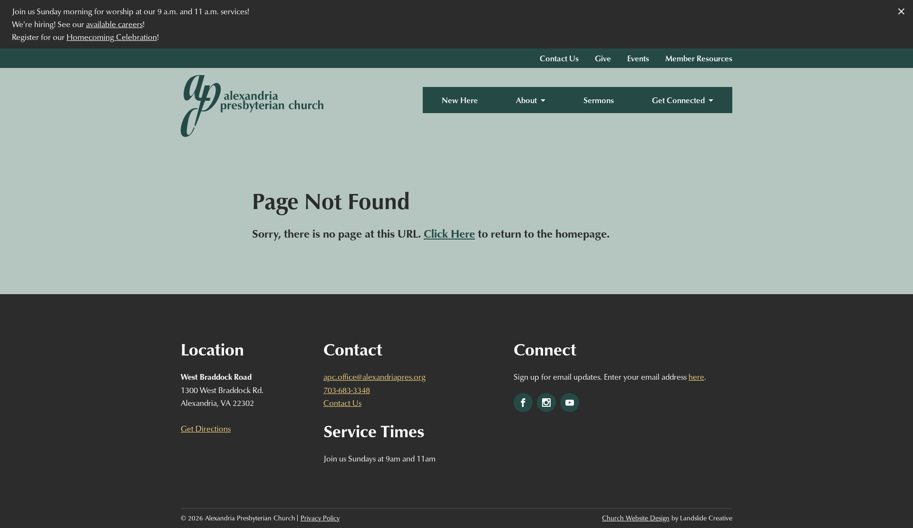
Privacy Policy (320, 518)
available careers (114, 24)
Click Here (449, 233)
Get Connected (678, 100)
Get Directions (206, 428)
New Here (460, 100)
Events (638, 58)
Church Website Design (636, 518)
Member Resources (698, 58)
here (696, 377)
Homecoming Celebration (112, 37)
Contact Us (559, 58)
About (526, 100)
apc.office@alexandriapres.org (374, 377)
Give (603, 58)
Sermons (598, 100)
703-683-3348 (346, 390)
